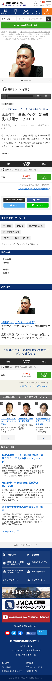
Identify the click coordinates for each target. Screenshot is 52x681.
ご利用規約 (6, 667)
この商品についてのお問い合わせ (34, 189)
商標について (31, 671)
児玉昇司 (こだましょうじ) (18, 322)
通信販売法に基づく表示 (12, 671)
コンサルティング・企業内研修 (25, 650)
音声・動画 (12, 32)
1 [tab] (22, 81)
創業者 (20, 226)
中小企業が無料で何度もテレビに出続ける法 (43, 421)
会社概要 (5, 663)
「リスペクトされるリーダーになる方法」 (8, 421)
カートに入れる (44, 177)
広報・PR (20, 394)
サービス (7, 226)
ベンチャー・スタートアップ (16, 238)
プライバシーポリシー (35, 667)
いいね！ (39, 200)
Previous (2, 80)
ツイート (15, 205)
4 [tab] (30, 81)
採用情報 (29, 663)
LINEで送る (39, 205)
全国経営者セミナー (25, 655)
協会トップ (25, 646)
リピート (44, 394)
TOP (3, 32)
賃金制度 (8, 394)
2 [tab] (25, 81)
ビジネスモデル (36, 226)
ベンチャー (32, 394)
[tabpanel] (26, 59)
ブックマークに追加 (14, 200)
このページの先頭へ (26, 544)
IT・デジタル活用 (11, 232)
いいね (32, 633)
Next (49, 80)
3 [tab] (27, 81)
